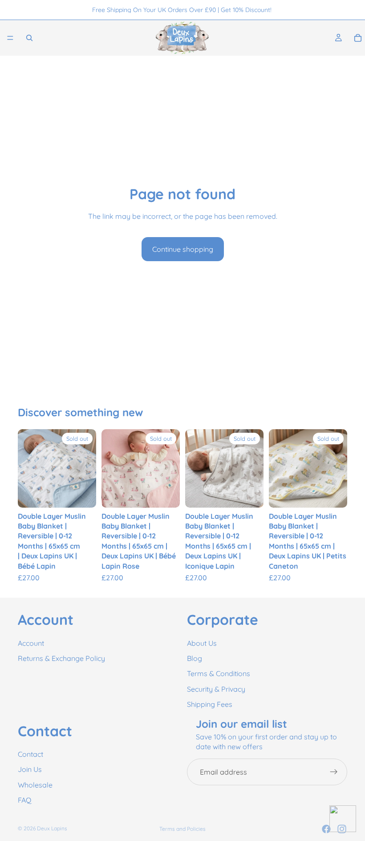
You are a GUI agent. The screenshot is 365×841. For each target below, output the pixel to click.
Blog (194, 658)
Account (31, 642)
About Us (202, 642)
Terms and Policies (182, 828)
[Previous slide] (27, 468)
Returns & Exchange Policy (61, 658)
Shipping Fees (209, 704)
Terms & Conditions (218, 673)
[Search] (29, 38)
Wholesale (35, 784)
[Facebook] (326, 829)
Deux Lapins (52, 828)
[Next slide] (86, 468)
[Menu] (10, 38)
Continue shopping (182, 249)
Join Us (30, 769)
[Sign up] (333, 772)
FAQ (24, 800)
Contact (30, 754)
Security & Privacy (216, 689)
